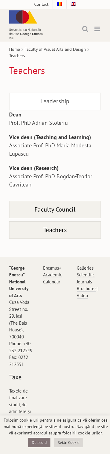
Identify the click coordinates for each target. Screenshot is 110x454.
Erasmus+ (52, 268)
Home (14, 49)
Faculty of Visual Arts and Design (55, 49)
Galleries (85, 268)
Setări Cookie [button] (68, 442)
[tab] (55, 101)
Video (82, 295)
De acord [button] (39, 442)
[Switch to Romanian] (59, 4)
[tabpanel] (55, 152)
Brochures (86, 288)
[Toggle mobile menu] (97, 29)
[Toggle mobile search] (85, 29)
